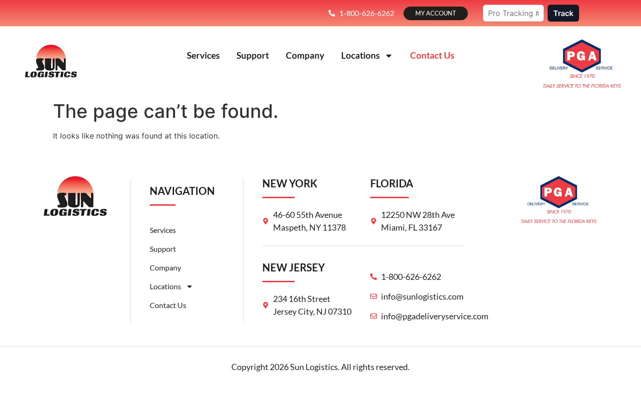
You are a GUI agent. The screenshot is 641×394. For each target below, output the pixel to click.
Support (253, 55)
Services (203, 55)
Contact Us (432, 55)
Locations (360, 55)
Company (305, 55)
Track (563, 13)
